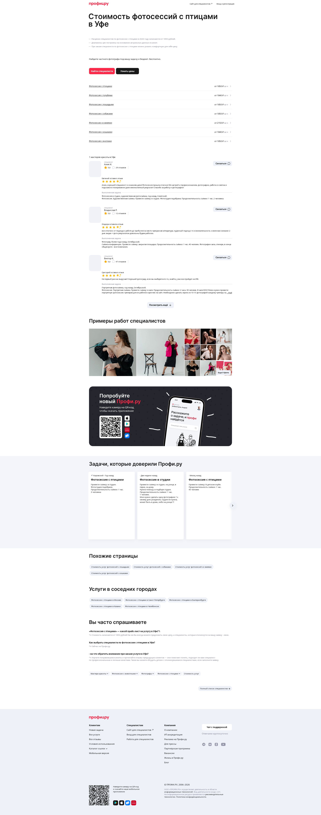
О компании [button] (170, 729)
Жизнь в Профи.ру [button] (173, 757)
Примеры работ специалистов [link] (127, 321)
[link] (102, 71)
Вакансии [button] (169, 753)
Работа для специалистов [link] (140, 739)
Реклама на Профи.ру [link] (175, 739)
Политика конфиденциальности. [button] (191, 797)
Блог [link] (166, 762)
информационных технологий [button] (178, 792)
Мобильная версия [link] (99, 753)
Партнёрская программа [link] (177, 748)
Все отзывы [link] (95, 739)
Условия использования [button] (102, 743)
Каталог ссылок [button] (97, 748)
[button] (222, 163)
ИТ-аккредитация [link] (173, 734)
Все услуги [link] (94, 734)
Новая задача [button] (96, 729)
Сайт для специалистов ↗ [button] (140, 729)
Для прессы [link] (170, 743)
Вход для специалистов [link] (139, 734)
